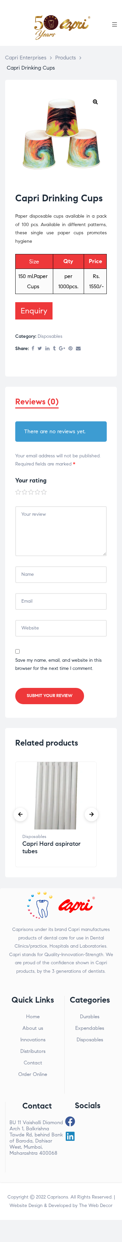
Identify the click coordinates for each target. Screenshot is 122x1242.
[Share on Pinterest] (70, 349)
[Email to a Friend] (78, 349)
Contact (33, 1063)
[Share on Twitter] (40, 349)
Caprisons (57, 1197)
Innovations (32, 1040)
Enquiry (34, 310)
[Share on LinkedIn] (47, 349)
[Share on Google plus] (62, 349)
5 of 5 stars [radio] (44, 492)
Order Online (32, 1074)
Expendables (89, 1028)
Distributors (32, 1051)
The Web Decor (96, 1205)
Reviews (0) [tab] (37, 402)
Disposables (50, 336)
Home (33, 1016)
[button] (95, 101)
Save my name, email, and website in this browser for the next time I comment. (58, 664)
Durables (89, 1016)
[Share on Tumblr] (54, 349)
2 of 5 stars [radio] (25, 492)
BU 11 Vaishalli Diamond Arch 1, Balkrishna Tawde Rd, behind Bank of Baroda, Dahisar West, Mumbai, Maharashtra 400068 (36, 1137)
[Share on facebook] (33, 349)
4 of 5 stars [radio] (38, 492)
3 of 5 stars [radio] (31, 492)
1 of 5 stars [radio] (18, 492)
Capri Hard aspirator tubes (51, 847)
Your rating (30, 480)
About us (32, 1028)
